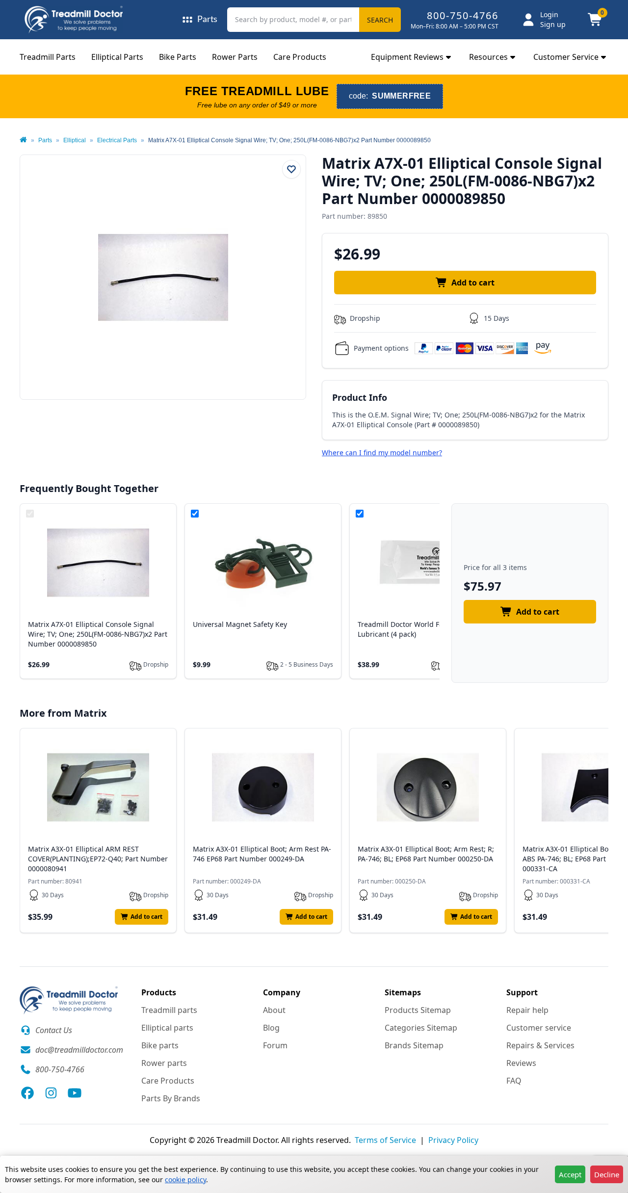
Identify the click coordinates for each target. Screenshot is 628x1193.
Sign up (553, 24)
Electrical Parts (117, 140)
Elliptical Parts (117, 57)
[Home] (23, 140)
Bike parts (160, 1045)
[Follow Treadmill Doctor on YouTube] (74, 1093)
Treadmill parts (169, 1010)
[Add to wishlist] (291, 169)
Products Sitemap (418, 1010)
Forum (275, 1045)
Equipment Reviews (407, 57)
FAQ (514, 1080)
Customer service (538, 1027)
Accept (570, 1174)
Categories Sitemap (421, 1027)
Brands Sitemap (414, 1045)
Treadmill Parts (48, 57)
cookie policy (185, 1179)
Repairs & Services (540, 1045)
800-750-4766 (462, 15)
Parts (45, 140)
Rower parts (164, 1063)
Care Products (299, 57)
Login (549, 14)
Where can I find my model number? (382, 452)
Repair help (527, 1010)
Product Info (359, 397)
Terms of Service (385, 1140)
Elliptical (74, 140)
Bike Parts (177, 57)
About (274, 1010)
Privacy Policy (453, 1140)
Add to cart (473, 282)
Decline (606, 1174)
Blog (271, 1027)
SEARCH (380, 20)
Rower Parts (235, 57)
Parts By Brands (170, 1098)
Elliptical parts (167, 1027)
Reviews (521, 1063)
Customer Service (566, 57)
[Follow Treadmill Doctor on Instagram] (51, 1093)
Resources (488, 57)
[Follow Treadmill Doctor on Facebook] (27, 1093)
